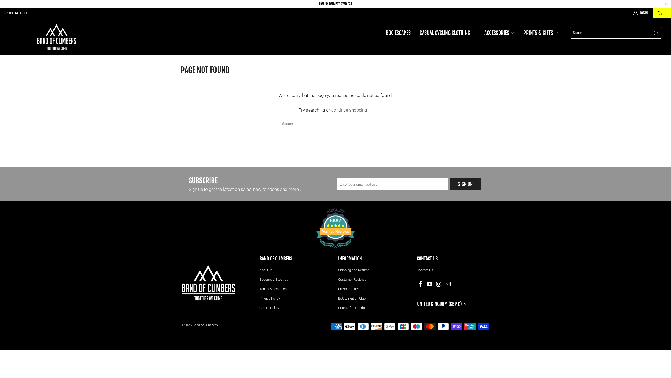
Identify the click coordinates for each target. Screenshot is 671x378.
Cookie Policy (269, 308)
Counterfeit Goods (351, 308)
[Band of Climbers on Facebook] (421, 284)
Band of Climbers (205, 325)
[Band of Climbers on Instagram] (439, 284)
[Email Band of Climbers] (448, 284)
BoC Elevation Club (352, 298)
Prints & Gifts (538, 33)
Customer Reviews (352, 279)
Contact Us (16, 13)
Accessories (497, 33)
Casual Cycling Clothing (445, 33)
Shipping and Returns (354, 270)
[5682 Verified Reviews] (335, 249)
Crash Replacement (352, 289)
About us (266, 270)
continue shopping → (351, 110)
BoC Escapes (398, 33)
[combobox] (616, 33)
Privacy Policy (269, 298)
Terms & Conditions (274, 289)
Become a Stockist (273, 279)
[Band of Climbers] (56, 36)
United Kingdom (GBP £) (439, 304)
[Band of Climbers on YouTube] (430, 284)
